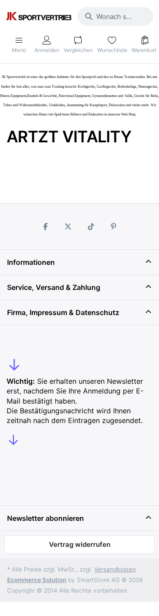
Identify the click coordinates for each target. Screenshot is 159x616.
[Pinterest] (114, 226)
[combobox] (115, 16)
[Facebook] (45, 226)
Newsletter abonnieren (45, 518)
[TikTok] (91, 226)
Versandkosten (115, 569)
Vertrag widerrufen (79, 544)
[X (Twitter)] (68, 226)
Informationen (31, 262)
